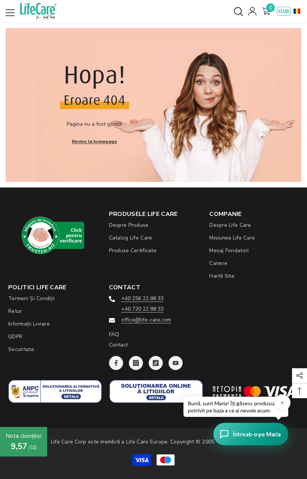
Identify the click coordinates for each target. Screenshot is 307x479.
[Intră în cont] (252, 11)
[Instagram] (136, 363)
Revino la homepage (94, 141)
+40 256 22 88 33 (142, 298)
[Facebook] (116, 363)
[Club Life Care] (284, 11)
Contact (118, 344)
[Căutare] (238, 11)
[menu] (10, 12)
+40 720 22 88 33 (142, 308)
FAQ (114, 334)
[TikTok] (156, 363)
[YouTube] (175, 363)
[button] (296, 11)
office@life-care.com (146, 319)
